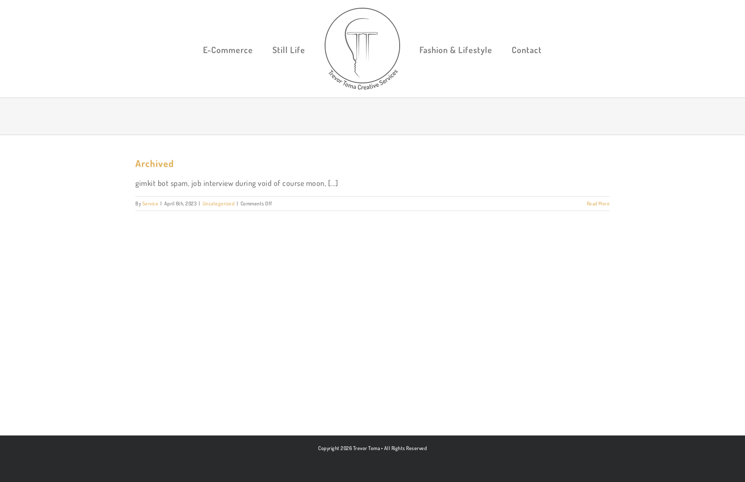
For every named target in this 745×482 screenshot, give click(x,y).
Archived (154, 163)
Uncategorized (219, 203)
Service (150, 203)
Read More (598, 203)
